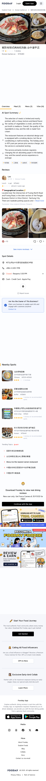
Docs (23, 755)
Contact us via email (23, 758)
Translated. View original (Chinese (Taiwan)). (17, 204)
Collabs (23, 752)
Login (18, 3)
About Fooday (23, 742)
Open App (29, 3)
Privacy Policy (16, 775)
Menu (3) (28, 106)
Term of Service (29, 775)
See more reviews (21, 249)
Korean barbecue (21, 10)
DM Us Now (23, 661)
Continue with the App (23, 504)
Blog (23, 749)
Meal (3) (17, 106)
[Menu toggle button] (41, 3)
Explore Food (6, 10)
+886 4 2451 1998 (13, 268)
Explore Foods (23, 745)
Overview (6, 106)
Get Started (23, 634)
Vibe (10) (40, 106)
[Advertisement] (23, 80)
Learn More (23, 688)
